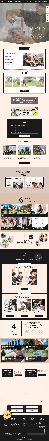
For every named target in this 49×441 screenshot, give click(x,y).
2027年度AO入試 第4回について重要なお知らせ (20, 127)
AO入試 (24, 419)
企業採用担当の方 (44, 1)
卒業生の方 (17, 407)
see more (24, 288)
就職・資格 (39, 1)
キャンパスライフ (41, 418)
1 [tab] (30, 66)
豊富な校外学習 (33, 424)
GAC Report (5, 425)
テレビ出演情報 (16, 130)
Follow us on (39, 401)
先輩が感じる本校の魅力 (7, 426)
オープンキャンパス (41, 419)
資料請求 (17, 410)
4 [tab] (33, 66)
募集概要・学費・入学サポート (26, 423)
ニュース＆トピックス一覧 (42, 420)
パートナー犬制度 (13, 425)
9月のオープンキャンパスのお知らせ (18, 125)
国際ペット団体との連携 (34, 423)
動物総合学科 (13, 419)
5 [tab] (34, 66)
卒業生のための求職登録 (42, 426)
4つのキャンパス (6, 423)
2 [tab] (31, 66)
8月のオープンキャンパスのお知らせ (18, 132)
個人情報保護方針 (19, 439)
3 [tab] (32, 66)
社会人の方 (24, 425)
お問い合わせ (32, 410)
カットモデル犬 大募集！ (42, 424)
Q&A (23, 424)
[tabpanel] (33, 59)
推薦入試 (24, 420)
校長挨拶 (5, 420)
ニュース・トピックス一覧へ (24, 135)
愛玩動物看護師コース (14, 420)
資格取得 (32, 419)
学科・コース (31, 1)
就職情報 (32, 420)
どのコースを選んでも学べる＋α (15, 424)
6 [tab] (35, 66)
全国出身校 (24, 426)
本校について (27, 1)
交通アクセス (5, 424)
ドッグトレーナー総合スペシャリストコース (16, 423)
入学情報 (36, 1)
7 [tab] (36, 66)
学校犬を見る (24, 90)
